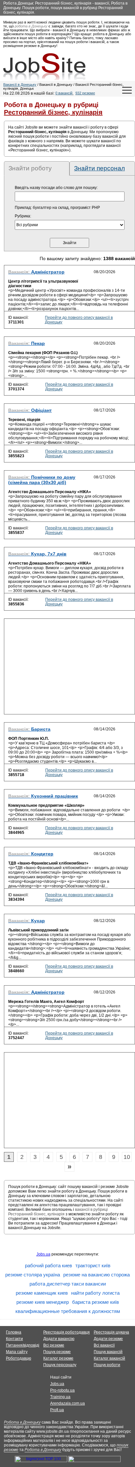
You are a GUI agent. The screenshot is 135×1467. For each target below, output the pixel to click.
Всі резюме (53, 1345)
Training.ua (60, 1397)
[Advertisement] (69, 668)
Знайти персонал (99, 168)
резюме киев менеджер (42, 1302)
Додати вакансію (58, 1338)
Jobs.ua (43, 1254)
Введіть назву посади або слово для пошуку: (56, 187)
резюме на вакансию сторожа (96, 1274)
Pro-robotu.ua (62, 1390)
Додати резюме (108, 1338)
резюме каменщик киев (42, 1293)
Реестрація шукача (111, 1332)
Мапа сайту (17, 1352)
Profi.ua (57, 1410)
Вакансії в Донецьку (19, 84)
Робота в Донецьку (22, 1422)
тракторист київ (92, 1265)
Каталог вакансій (109, 1358)
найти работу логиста (95, 1293)
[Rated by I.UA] (94, 1461)
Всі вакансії (104, 1345)
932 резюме (85, 93)
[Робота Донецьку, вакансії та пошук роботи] (44, 66)
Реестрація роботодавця (66, 1332)
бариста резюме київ (95, 1302)
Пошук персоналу (59, 1365)
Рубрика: (23, 216)
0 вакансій (63, 93)
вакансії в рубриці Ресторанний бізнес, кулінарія (58, 1211)
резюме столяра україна (32, 1274)
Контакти (14, 1338)
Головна (13, 1332)
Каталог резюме (58, 1358)
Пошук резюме (57, 1352)
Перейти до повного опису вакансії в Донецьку (79, 319)
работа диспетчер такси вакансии (67, 1284)
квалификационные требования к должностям (67, 1311)
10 (127, 1157)
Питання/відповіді (22, 1345)
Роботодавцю (18, 1358)
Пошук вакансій (108, 1352)
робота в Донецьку (31, 26)
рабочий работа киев (48, 1265)
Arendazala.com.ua (67, 1403)
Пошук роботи (107, 1365)
